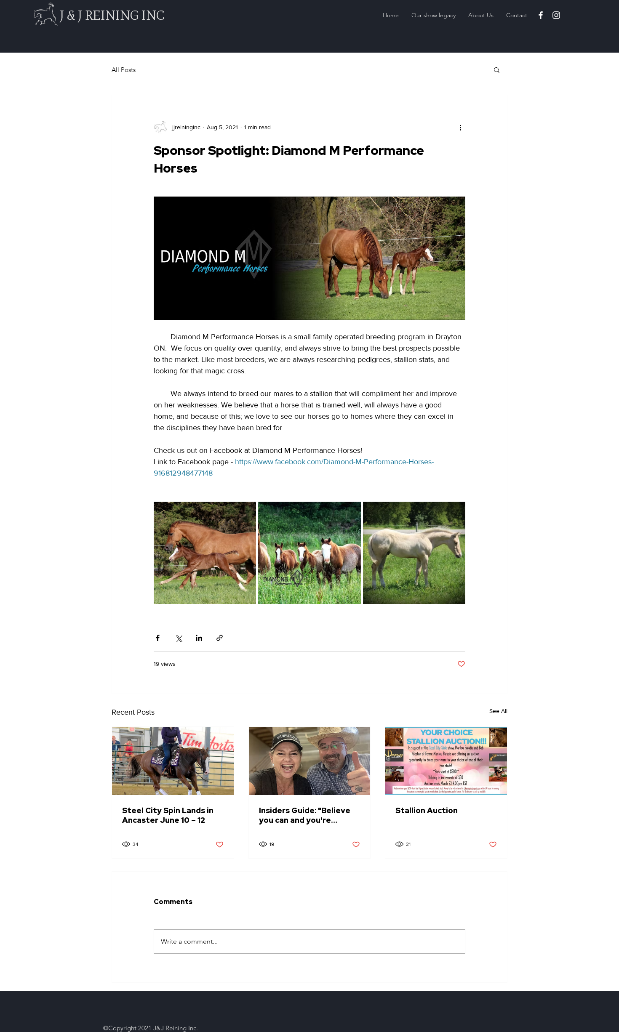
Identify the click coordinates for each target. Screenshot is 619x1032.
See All (498, 711)
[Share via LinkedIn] (199, 638)
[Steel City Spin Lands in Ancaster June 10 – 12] (173, 761)
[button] (497, 69)
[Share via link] (220, 638)
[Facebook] (541, 15)
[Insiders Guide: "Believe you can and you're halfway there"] (310, 761)
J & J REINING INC (112, 15)
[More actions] (460, 127)
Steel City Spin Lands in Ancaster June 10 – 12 (167, 815)
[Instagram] (556, 15)
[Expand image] (205, 553)
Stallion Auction (426, 810)
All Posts (124, 70)
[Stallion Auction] (446, 761)
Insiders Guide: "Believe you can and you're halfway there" (304, 815)
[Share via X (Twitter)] (178, 638)
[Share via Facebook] (158, 638)
